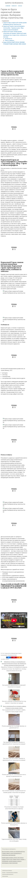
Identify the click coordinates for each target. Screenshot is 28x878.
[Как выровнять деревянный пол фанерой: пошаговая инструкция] (14, 683)
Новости (14, 5)
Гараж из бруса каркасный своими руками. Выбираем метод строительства (15, 23)
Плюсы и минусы (9, 40)
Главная (7, 5)
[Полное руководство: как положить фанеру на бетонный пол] (14, 821)
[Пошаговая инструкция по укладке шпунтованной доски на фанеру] (14, 805)
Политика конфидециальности (7, 874)
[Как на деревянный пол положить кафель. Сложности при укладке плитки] (14, 708)
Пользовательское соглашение (12, 872)
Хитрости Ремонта (14, 3)
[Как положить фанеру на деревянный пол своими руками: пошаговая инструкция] (14, 789)
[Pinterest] (14, 657)
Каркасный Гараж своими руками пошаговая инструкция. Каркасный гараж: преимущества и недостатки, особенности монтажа (15, 34)
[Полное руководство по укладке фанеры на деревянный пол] (14, 724)
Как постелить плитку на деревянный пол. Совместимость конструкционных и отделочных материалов (13, 853)
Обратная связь (5, 876)
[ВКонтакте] (8, 657)
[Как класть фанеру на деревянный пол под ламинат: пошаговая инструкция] (14, 699)
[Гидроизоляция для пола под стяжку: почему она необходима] (14, 837)
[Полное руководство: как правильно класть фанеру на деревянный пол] (14, 773)
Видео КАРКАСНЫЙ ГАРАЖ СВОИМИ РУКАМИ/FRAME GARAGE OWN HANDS (14, 43)
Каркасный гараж (14, 653)
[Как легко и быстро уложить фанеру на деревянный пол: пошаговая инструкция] (14, 756)
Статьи (20, 5)
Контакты (4, 872)
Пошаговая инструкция (12, 655)
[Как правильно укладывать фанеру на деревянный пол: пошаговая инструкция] (14, 740)
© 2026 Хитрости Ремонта (7, 870)
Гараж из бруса (8, 653)
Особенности (8, 38)
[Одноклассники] (19, 657)
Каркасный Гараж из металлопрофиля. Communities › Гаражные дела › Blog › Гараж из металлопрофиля (14, 28)
